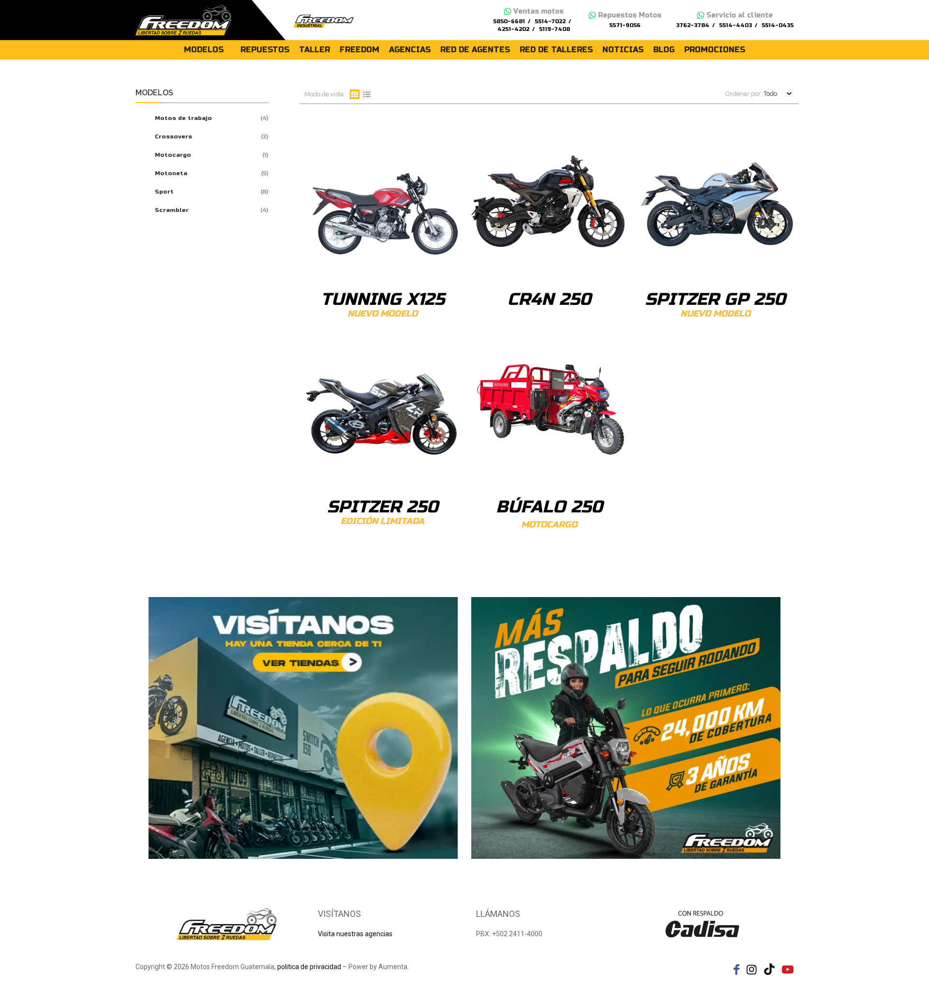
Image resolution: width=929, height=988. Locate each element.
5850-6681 (509, 21)
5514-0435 (778, 25)
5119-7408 (554, 29)
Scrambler (172, 210)
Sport (164, 191)
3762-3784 (692, 25)
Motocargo (173, 154)
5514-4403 (735, 25)
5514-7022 (550, 21)
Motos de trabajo (183, 118)
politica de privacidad (309, 967)
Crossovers (173, 136)
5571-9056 (625, 25)
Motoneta (171, 173)
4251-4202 (513, 29)
